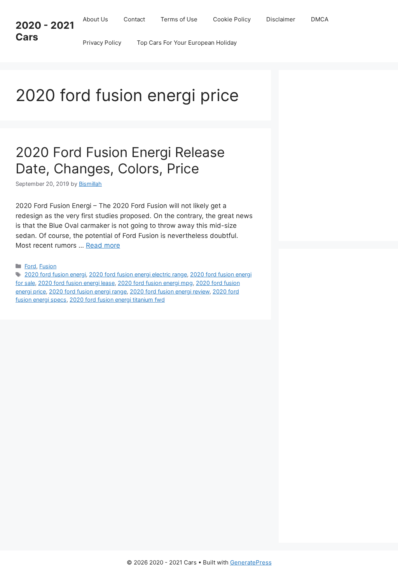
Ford (30, 266)
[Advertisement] (346, 154)
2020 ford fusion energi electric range (138, 274)
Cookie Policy (232, 19)
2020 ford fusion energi (55, 274)
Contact (134, 19)
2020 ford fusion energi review (169, 291)
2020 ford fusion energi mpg (155, 283)
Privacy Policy (102, 42)
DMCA (319, 19)
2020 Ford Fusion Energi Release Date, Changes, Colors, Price (120, 160)
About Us (95, 19)
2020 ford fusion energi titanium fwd (117, 299)
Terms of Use (179, 19)
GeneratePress (251, 562)
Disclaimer (280, 19)
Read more (103, 245)
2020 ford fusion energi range (88, 291)
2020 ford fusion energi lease (76, 283)
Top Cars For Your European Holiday (187, 42)
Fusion (47, 266)
